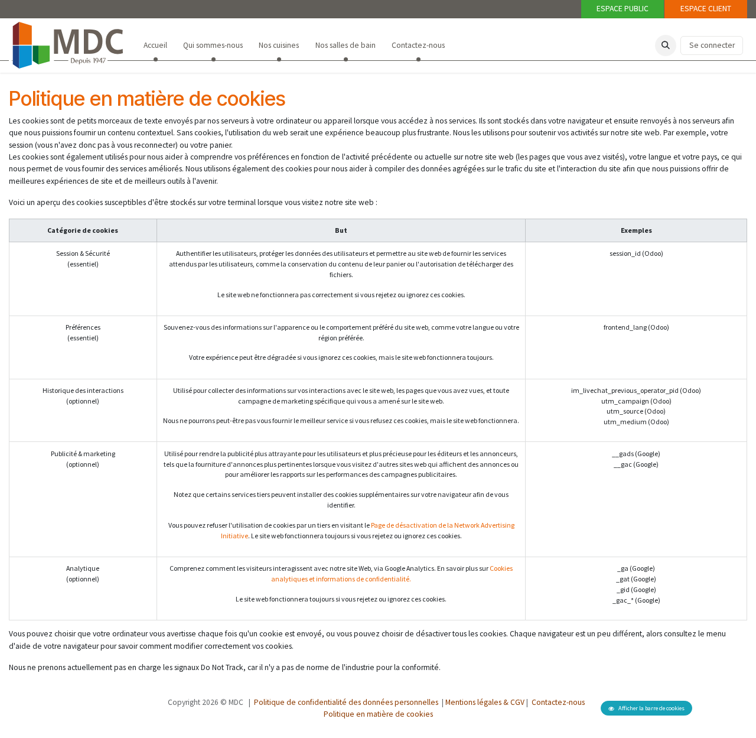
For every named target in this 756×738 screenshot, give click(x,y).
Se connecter (712, 45)
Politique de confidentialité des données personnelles (346, 702)
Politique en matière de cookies (378, 714)
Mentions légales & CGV (484, 702)
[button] (665, 45)
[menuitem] (155, 45)
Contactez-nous (557, 702)
